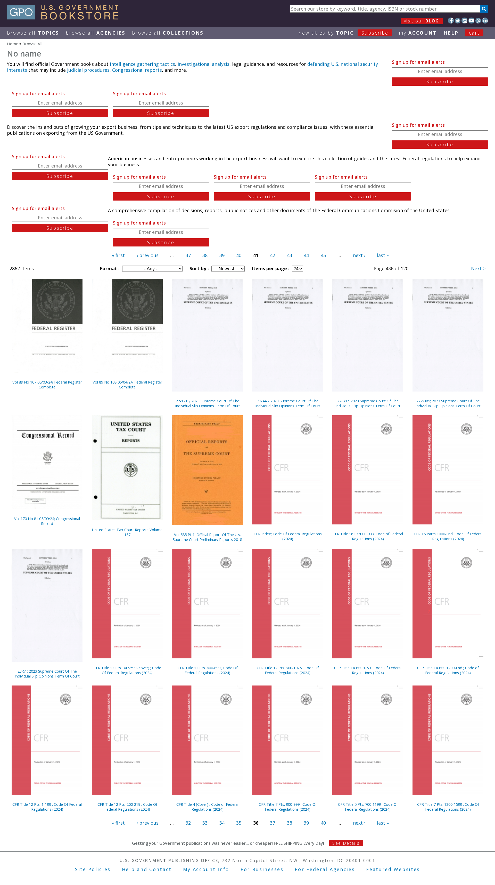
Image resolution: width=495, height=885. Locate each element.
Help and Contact (147, 869)
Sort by (198, 268)
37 (188, 255)
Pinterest (478, 20)
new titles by (344, 33)
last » (383, 255)
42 (272, 255)
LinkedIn (485, 20)
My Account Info (206, 869)
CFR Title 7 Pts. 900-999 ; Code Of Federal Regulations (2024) (288, 807)
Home (12, 43)
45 (323, 255)
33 (205, 823)
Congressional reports (137, 70)
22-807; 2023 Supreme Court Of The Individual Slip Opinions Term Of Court (367, 403)
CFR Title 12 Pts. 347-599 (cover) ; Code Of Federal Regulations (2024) (127, 670)
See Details (346, 843)
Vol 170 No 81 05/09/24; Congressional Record (47, 521)
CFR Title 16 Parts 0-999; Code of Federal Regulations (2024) (368, 536)
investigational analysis (203, 64)
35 (238, 823)
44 (306, 255)
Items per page (270, 268)
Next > (478, 268)
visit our (421, 21)
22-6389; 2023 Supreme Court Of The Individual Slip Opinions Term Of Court (448, 403)
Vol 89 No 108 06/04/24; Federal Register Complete (127, 384)
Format (109, 268)
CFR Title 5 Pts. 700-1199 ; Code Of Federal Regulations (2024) (368, 807)
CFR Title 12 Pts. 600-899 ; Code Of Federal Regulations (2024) (207, 670)
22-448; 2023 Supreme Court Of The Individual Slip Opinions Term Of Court (287, 403)
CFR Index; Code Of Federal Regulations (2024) (288, 536)
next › (359, 255)
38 (205, 255)
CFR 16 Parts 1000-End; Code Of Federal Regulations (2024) (448, 536)
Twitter (458, 20)
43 (289, 255)
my (418, 33)
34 (222, 823)
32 (188, 823)
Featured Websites (393, 869)
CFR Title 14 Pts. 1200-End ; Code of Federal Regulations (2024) (448, 670)
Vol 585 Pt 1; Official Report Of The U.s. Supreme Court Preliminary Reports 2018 (207, 537)
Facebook (451, 20)
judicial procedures (88, 70)
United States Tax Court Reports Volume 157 (127, 532)
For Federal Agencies (325, 869)
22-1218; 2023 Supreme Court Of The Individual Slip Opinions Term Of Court (207, 403)
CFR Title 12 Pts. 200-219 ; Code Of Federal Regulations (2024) (127, 807)
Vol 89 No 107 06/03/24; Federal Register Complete (47, 384)
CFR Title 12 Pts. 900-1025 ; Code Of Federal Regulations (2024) (288, 670)
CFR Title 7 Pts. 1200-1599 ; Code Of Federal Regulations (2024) (448, 807)
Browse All (33, 33)
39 (222, 255)
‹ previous (148, 255)
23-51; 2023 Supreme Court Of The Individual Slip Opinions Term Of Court (47, 674)
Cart (474, 33)
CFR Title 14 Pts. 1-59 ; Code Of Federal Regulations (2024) (367, 670)
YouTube (471, 20)
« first (118, 255)
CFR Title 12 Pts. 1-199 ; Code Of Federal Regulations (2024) (47, 807)
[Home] (65, 18)
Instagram (464, 20)
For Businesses (262, 869)
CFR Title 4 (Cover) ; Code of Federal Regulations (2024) (207, 807)
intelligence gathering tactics (142, 64)
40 (238, 255)
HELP (451, 33)
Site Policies (93, 869)
